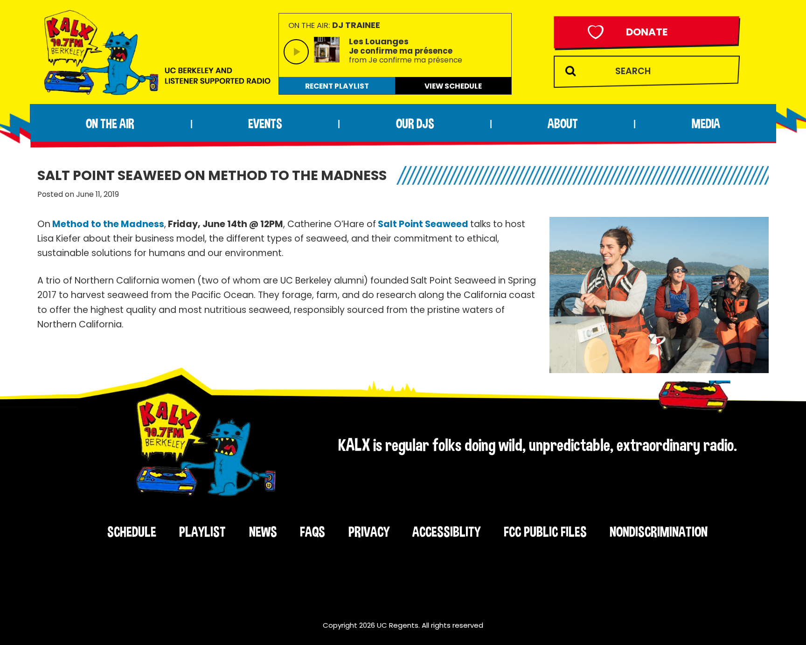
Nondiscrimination (659, 531)
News (263, 531)
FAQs (312, 531)
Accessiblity (446, 531)
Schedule (131, 531)
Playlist (202, 531)
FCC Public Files (545, 531)
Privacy (368, 531)
